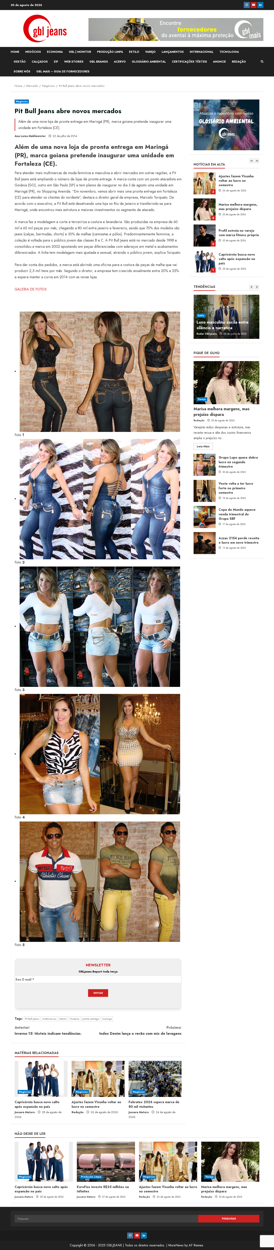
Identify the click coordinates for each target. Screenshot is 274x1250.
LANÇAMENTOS (173, 52)
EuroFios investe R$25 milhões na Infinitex (205, 235)
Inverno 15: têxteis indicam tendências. (48, 1030)
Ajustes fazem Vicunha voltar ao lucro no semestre (96, 1104)
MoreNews (176, 1245)
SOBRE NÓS (22, 71)
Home (15, 52)
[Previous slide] (251, 160)
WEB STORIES (73, 62)
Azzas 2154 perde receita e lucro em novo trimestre (205, 543)
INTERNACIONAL (201, 52)
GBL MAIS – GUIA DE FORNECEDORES (62, 71)
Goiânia (74, 1019)
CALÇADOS (40, 62)
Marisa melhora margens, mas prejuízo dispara (222, 411)
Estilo (201, 315)
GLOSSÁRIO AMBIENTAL (149, 62)
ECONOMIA (55, 52)
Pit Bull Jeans (32, 1019)
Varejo (202, 399)
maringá (107, 1019)
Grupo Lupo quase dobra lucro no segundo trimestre (205, 465)
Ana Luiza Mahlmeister (30, 136)
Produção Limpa (91, 1177)
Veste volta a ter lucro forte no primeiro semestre (205, 491)
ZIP (56, 62)
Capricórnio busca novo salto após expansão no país (37, 1104)
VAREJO (150, 52)
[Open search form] (262, 61)
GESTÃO (20, 62)
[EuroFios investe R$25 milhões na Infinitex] (106, 1162)
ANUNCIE (219, 62)
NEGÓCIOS (33, 52)
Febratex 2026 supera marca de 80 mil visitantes (154, 1104)
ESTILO (134, 52)
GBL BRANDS (98, 62)
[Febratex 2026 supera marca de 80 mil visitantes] (155, 1079)
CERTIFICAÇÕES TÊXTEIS (189, 62)
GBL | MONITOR (80, 52)
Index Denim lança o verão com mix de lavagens (140, 1030)
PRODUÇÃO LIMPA (110, 52)
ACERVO (120, 62)
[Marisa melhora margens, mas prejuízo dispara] (226, 382)
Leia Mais (205, 447)
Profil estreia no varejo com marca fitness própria (205, 183)
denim (63, 1019)
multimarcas (49, 1019)
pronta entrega (90, 1019)
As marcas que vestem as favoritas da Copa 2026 (221, 325)
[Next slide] (256, 160)
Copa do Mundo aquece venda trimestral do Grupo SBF (205, 517)
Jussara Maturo (25, 1112)
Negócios (22, 101)
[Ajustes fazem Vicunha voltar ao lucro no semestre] (98, 1079)
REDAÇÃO (239, 62)
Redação (78, 1112)
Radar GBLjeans (207, 334)
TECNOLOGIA (229, 52)
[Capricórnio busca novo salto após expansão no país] (41, 1079)
